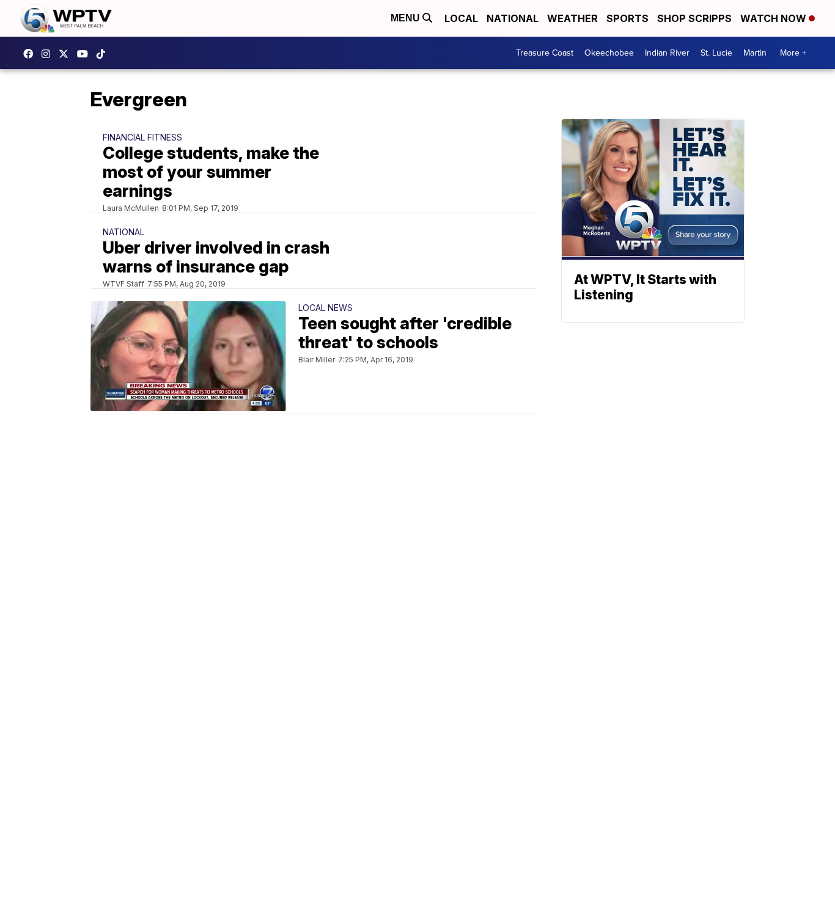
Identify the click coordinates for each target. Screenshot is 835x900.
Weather (572, 18)
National (513, 18)
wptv (49, 54)
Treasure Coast (544, 52)
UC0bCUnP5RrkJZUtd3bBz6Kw (85, 54)
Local (461, 18)
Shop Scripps (694, 18)
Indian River (667, 52)
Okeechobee (609, 52)
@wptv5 (104, 54)
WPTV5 (31, 54)
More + (793, 52)
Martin (755, 52)
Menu (406, 18)
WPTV (67, 54)
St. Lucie (716, 52)
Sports (627, 18)
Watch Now (774, 18)
